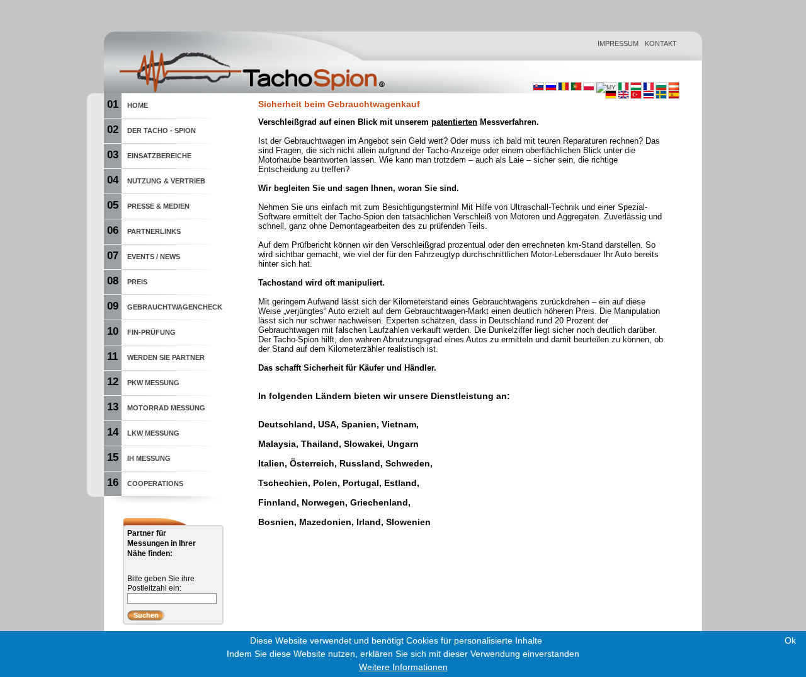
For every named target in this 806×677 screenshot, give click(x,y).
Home (137, 105)
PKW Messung (153, 382)
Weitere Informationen (403, 667)
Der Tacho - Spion (161, 130)
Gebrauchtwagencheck (174, 307)
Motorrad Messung (166, 408)
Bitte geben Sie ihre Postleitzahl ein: (161, 583)
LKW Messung (153, 433)
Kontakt (661, 43)
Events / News (153, 256)
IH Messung (149, 458)
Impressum (618, 43)
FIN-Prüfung (151, 332)
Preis (137, 282)
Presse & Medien (158, 206)
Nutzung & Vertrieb (166, 181)
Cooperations (155, 483)
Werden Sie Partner (166, 357)
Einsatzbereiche (159, 155)
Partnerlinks (154, 231)
